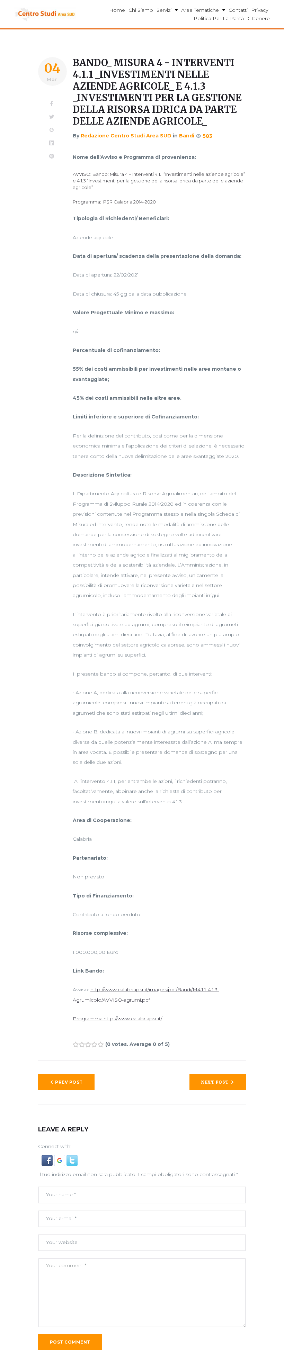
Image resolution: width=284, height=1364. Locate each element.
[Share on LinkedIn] (51, 143)
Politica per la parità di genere (232, 18)
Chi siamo (140, 10)
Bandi (186, 136)
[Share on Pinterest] (51, 156)
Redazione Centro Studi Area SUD (126, 136)
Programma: (88, 1018)
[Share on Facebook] (51, 104)
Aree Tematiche (200, 10)
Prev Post (68, 1082)
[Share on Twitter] (51, 117)
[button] (48, 1160)
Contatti (238, 10)
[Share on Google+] (51, 130)
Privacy (259, 10)
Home (117, 10)
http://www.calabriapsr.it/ (133, 1018)
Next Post (215, 1082)
